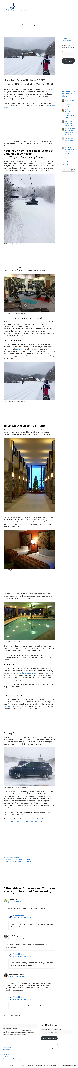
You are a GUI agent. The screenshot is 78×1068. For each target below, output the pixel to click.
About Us (6, 1054)
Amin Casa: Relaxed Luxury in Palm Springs (19, 861)
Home (3, 25)
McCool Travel (18, 915)
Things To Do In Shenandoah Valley (29, 821)
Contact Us (6, 1056)
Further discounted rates (28, 673)
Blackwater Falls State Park (13, 706)
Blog (33, 25)
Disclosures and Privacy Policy (12, 1059)
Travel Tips (11, 25)
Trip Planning (7, 1049)
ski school (19, 349)
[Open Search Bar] (75, 25)
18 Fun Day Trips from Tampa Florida (69, 123)
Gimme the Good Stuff (68, 61)
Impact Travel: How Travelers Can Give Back (19, 859)
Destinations (23, 25)
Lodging (16, 857)
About (39, 25)
